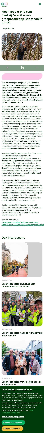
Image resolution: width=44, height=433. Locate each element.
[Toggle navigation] (39, 5)
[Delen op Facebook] (3, 52)
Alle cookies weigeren (11, 428)
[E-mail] (3, 63)
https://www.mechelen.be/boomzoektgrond (20, 222)
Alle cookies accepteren (12, 423)
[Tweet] (3, 58)
